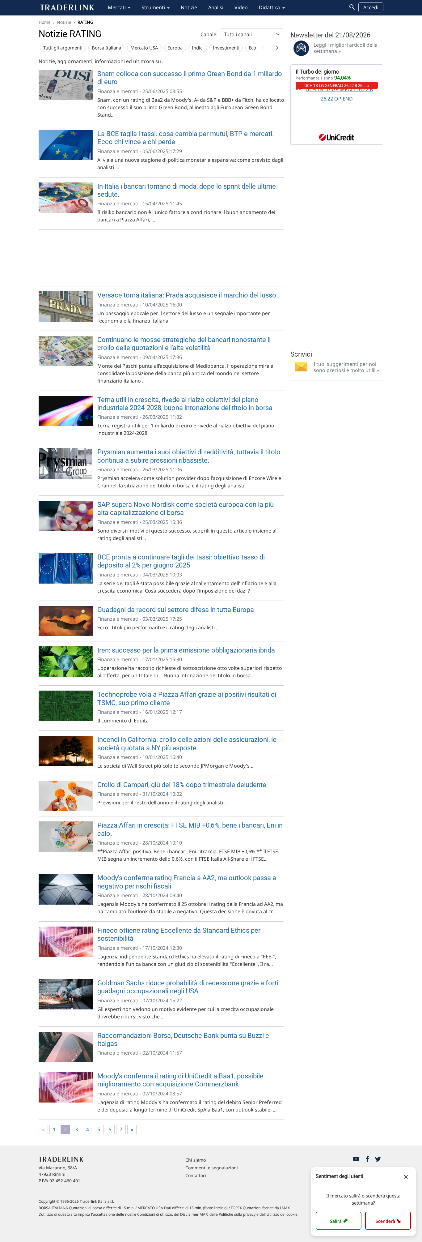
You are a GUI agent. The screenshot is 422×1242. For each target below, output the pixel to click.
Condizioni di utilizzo (154, 1214)
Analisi (215, 7)
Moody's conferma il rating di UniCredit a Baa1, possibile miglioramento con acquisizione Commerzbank (180, 1080)
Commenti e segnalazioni (211, 1168)
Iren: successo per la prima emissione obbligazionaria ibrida (186, 650)
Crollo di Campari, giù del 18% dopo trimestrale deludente (181, 785)
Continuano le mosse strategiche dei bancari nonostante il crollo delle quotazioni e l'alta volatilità (184, 344)
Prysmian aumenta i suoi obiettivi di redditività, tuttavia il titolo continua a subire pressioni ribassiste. (189, 456)
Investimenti (226, 48)
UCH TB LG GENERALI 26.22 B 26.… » (336, 85)
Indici (198, 48)
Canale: (208, 34)
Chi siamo (195, 1160)
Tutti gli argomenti (62, 48)
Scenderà (389, 1220)
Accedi (370, 7)
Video (241, 7)
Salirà (339, 1220)
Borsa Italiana (106, 48)
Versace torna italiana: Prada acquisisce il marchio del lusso (186, 295)
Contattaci (195, 1175)
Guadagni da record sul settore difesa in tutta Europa (175, 610)
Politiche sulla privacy (237, 1214)
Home (45, 22)
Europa (175, 48)
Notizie (189, 7)
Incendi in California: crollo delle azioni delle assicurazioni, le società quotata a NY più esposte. (186, 744)
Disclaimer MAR (194, 1214)
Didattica (269, 7)
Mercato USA (144, 48)
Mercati (117, 7)
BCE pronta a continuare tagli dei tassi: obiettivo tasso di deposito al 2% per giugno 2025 (181, 561)
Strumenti (153, 7)
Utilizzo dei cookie (282, 1214)
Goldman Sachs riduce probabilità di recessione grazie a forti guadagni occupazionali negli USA (187, 987)
